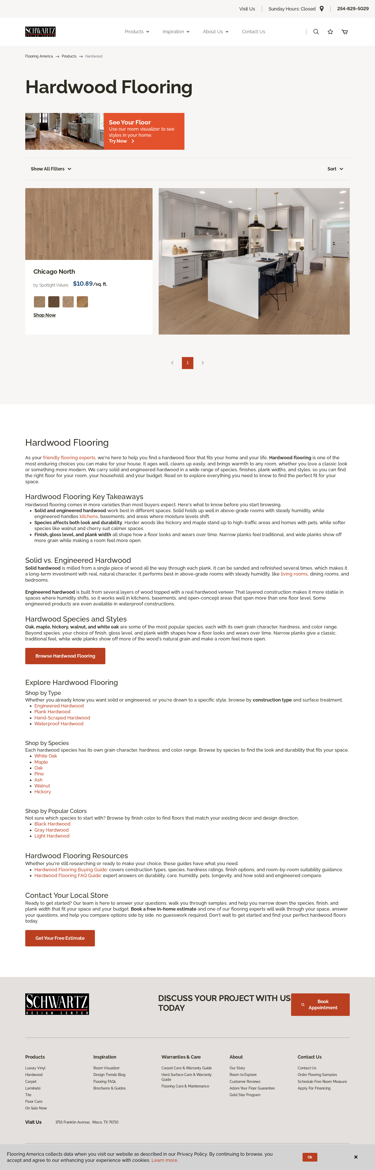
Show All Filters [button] (48, 168)
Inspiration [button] (173, 31)
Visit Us (247, 9)
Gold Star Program (245, 1095)
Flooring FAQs (104, 1082)
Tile (28, 1095)
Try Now (118, 141)
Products (69, 56)
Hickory (42, 791)
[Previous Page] (172, 363)
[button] (316, 32)
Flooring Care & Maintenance (185, 1086)
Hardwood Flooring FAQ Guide (67, 875)
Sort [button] (332, 168)
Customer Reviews (245, 1082)
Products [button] (134, 31)
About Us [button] (213, 31)
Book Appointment (323, 1004)
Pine (39, 773)
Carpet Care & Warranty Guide (186, 1068)
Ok (310, 1157)
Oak (38, 768)
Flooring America (39, 56)
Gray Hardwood (51, 830)
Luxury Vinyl (35, 1068)
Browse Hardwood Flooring (65, 656)
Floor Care (33, 1101)
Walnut (42, 785)
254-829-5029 (353, 8)
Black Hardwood (52, 824)
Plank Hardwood (52, 711)
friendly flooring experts (69, 457)
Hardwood (34, 1075)
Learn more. (165, 1160)
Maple (41, 762)
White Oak (45, 756)
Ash (38, 780)
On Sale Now (36, 1108)
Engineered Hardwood (59, 705)
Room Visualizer (106, 1068)
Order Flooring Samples (317, 1075)
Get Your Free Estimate (60, 938)
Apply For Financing (314, 1088)
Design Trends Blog (109, 1075)
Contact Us (253, 31)
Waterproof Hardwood (58, 723)
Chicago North (54, 271)
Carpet (30, 1082)
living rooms (294, 574)
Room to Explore (243, 1075)
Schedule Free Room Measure (322, 1082)
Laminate (33, 1088)
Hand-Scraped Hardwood (62, 717)
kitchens (89, 516)
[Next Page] (203, 363)
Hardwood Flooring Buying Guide (70, 869)
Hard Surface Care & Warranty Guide (186, 1077)
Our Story (237, 1068)
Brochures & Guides (109, 1088)
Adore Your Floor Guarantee (252, 1088)
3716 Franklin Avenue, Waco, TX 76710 (87, 1122)
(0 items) (345, 32)
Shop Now (44, 315)
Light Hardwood (51, 836)
